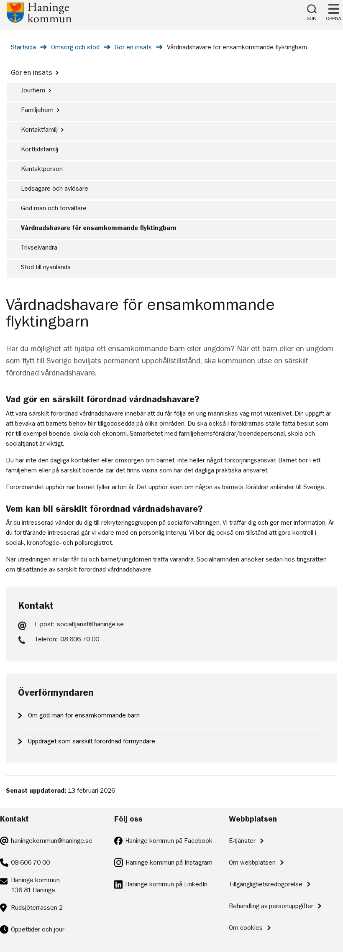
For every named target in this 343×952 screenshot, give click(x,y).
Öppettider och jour (37, 929)
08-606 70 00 (30, 862)
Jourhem (33, 90)
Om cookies (246, 927)
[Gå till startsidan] (39, 20)
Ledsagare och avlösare (54, 188)
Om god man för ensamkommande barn (84, 715)
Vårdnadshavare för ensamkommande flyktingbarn (99, 228)
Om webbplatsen (252, 862)
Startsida (23, 47)
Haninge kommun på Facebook (168, 840)
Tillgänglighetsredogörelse (265, 884)
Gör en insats (133, 47)
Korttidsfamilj (39, 149)
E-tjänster (242, 840)
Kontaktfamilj (39, 129)
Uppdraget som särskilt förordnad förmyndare (91, 741)
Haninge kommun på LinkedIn (166, 884)
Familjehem (37, 110)
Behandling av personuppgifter (271, 906)
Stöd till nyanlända (46, 267)
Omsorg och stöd (75, 47)
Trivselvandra (39, 247)
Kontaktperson (42, 169)
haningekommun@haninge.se (51, 840)
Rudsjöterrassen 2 (37, 907)
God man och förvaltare (54, 208)
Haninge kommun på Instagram (168, 862)
